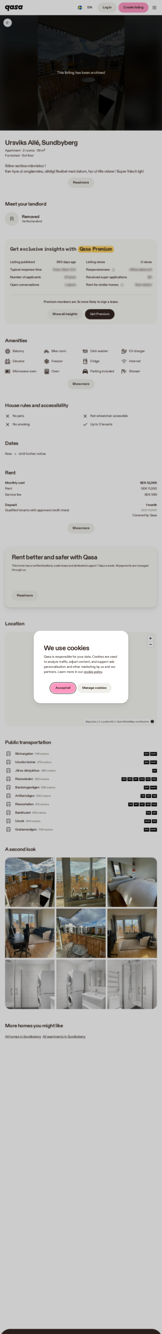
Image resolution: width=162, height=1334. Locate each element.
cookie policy (93, 672)
